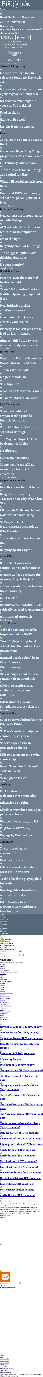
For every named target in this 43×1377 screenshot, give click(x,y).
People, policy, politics (8, 477)
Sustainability (5, 710)
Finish (21, 951)
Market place (4, 919)
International (4, 349)
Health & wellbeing (6, 268)
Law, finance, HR (5, 401)
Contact (3, 931)
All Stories (3, 11)
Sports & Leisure (6, 620)
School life (3, 553)
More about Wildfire (5, 1215)
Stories (2, 9)
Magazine (3, 924)
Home (1, 953)
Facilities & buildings (7, 206)
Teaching (3, 781)
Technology (4, 839)
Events (2, 130)
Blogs (2, 915)
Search (21, 955)
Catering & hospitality (8, 63)
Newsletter (4, 933)
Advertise (3, 922)
